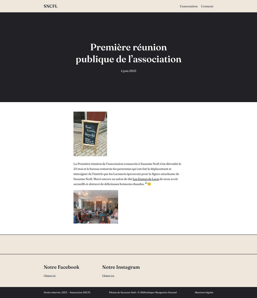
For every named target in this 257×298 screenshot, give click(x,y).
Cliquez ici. (50, 275)
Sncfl (51, 6)
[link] (146, 179)
